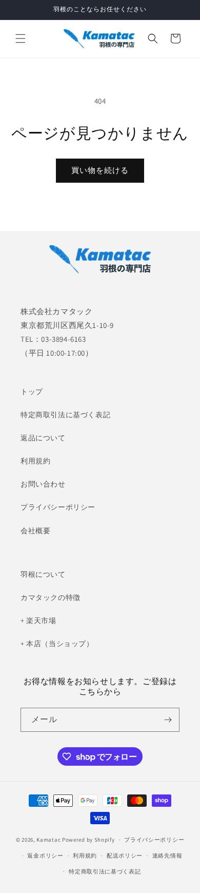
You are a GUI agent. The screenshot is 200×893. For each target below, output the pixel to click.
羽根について (43, 574)
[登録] (167, 720)
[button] (20, 38)
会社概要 (35, 530)
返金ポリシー (45, 855)
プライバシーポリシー (58, 507)
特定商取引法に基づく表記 (65, 414)
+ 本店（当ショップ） (57, 643)
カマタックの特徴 (51, 597)
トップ (32, 391)
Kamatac (48, 839)
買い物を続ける (100, 170)
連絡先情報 (167, 855)
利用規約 (35, 460)
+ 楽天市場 (38, 620)
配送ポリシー (125, 855)
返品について (43, 437)
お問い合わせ (43, 484)
